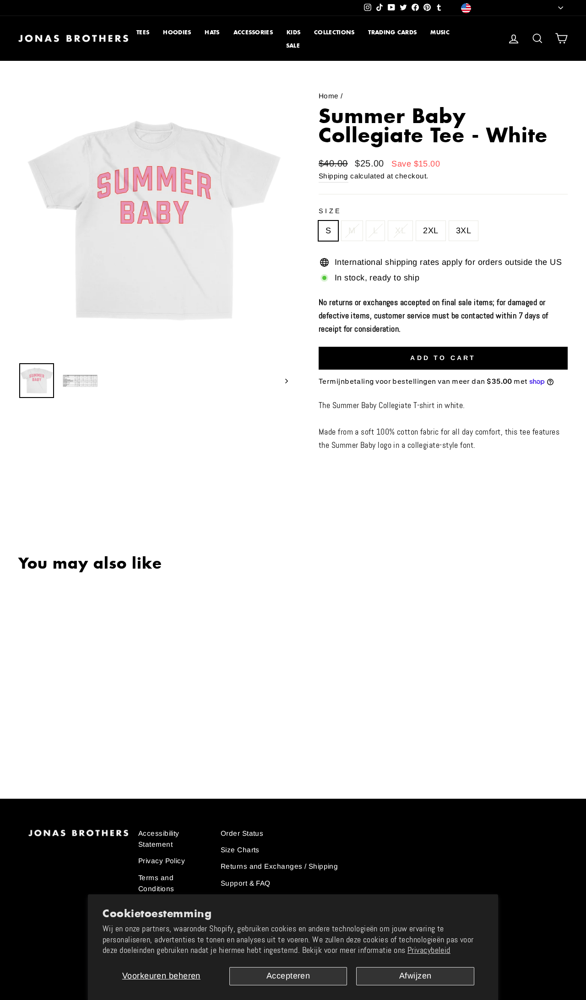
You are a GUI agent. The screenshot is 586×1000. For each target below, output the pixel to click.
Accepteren (288, 975)
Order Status (242, 833)
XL (400, 230)
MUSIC (440, 32)
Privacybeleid (428, 950)
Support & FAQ (246, 883)
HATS (212, 32)
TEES (142, 32)
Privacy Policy (161, 861)
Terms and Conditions (156, 883)
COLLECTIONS (334, 32)
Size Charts (240, 850)
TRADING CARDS (392, 32)
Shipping (333, 176)
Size (330, 211)
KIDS (293, 32)
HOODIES (177, 32)
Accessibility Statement (158, 838)
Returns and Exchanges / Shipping (279, 866)
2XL (430, 230)
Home (329, 96)
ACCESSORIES (253, 32)
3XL (463, 230)
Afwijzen (415, 975)
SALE (293, 45)
